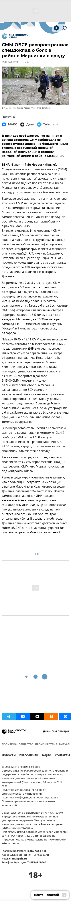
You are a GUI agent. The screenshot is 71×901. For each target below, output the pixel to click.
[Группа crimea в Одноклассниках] (51, 716)
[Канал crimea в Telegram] (9, 716)
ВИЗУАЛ (64, 744)
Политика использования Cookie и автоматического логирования (24, 792)
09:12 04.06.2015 (10, 62)
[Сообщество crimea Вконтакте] (23, 716)
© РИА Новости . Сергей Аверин (16, 108)
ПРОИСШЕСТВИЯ (46, 744)
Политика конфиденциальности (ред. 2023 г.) (30, 798)
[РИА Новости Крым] (15, 36)
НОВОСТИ (9, 756)
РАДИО (46, 756)
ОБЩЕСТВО (26, 744)
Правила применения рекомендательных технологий (28, 804)
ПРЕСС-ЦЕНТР (28, 756)
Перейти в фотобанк (41, 108)
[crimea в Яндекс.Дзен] (37, 716)
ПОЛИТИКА (9, 744)
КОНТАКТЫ (62, 756)
